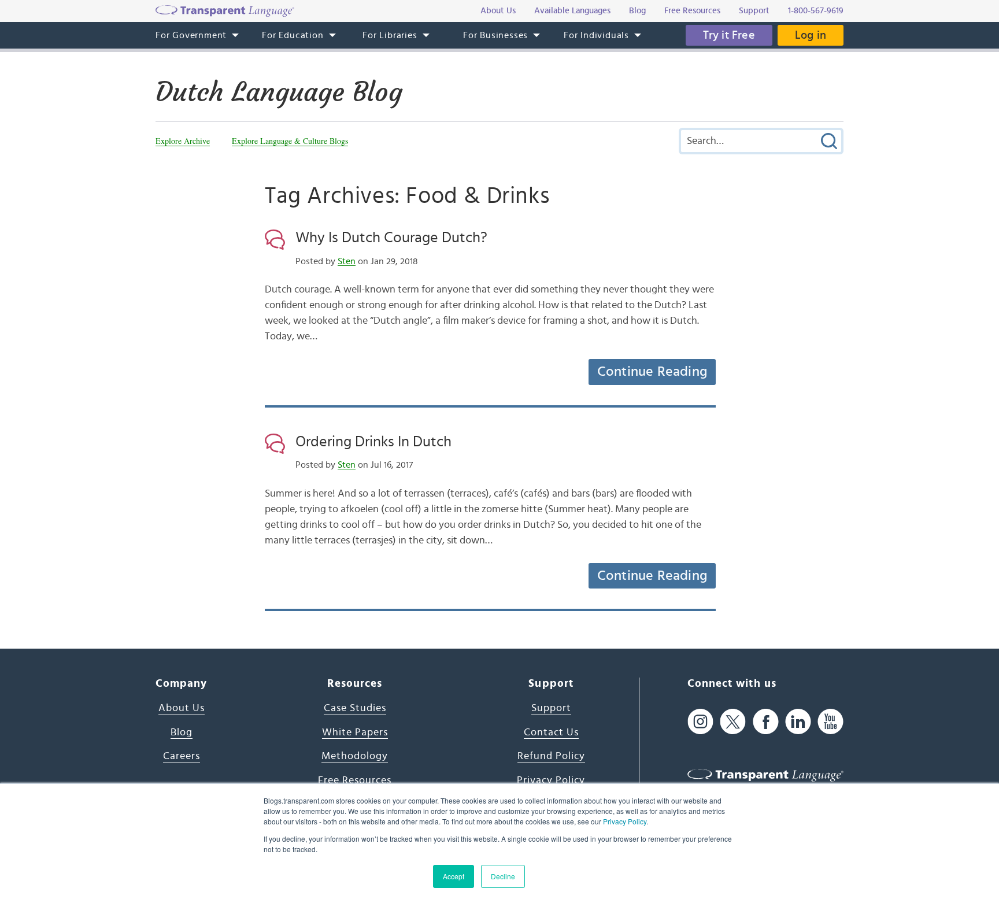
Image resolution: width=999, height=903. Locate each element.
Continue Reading (652, 372)
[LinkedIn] (798, 721)
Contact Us (551, 732)
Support (551, 708)
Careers (181, 756)
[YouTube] (830, 721)
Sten (347, 261)
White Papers (355, 732)
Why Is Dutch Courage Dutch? (391, 237)
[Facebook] (766, 721)
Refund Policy (551, 756)
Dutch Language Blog (279, 92)
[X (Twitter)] (733, 721)
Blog (182, 732)
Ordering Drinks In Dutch (373, 441)
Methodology (354, 756)
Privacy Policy (624, 821)
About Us (181, 708)
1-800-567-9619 (815, 10)
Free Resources (354, 780)
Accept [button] (453, 876)
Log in (810, 35)
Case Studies (355, 708)
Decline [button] (503, 876)
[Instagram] (700, 721)
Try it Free (729, 35)
